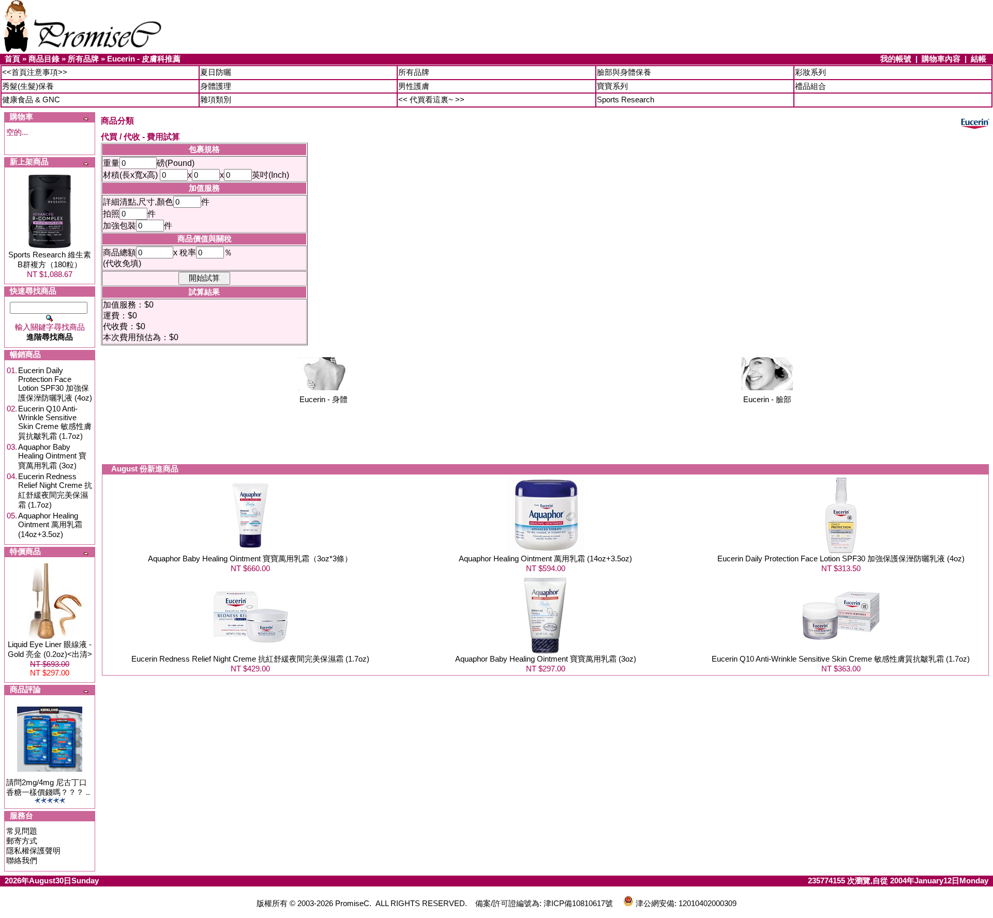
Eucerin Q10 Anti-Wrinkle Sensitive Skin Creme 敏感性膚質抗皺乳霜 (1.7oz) (55, 422)
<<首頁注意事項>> (34, 72)
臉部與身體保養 (624, 72)
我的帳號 (895, 58)
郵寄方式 (21, 840)
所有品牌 (83, 58)
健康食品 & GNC (31, 99)
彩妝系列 (810, 72)
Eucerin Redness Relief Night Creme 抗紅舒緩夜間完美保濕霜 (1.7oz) (55, 490)
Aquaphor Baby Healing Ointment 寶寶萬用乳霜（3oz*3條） (250, 558)
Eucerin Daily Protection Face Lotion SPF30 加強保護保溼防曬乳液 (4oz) (55, 384)
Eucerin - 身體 (323, 399)
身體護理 (215, 86)
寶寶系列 (612, 86)
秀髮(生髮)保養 (28, 86)
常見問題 (21, 831)
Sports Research (625, 99)
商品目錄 (43, 58)
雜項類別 (215, 99)
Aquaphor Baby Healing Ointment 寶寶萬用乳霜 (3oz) (52, 456)
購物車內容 (941, 58)
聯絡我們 (21, 860)
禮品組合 (810, 86)
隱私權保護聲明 (33, 850)
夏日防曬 (215, 72)
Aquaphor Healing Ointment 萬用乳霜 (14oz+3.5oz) (50, 525)
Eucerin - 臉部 (767, 399)
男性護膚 (413, 86)
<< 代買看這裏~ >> (431, 99)
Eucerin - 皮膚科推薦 (143, 58)
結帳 (978, 58)
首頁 (12, 58)
